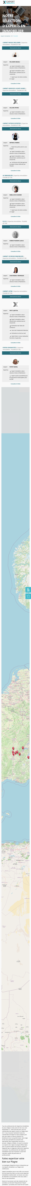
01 (12, 36)
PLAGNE (16, 36)
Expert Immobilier (5, 36)
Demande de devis (15, 48)
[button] (16, 753)
